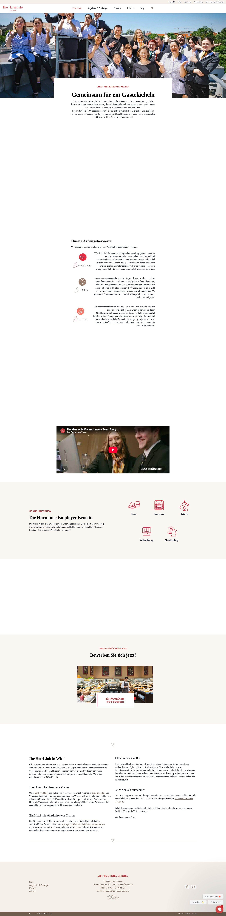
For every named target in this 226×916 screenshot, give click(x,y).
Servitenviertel (98, 793)
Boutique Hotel (41, 793)
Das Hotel (77, 8)
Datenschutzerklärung (44, 914)
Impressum (32, 914)
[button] (203, 880)
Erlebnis (130, 8)
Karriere (188, 2)
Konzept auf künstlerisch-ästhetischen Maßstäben (83, 824)
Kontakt (172, 2)
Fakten (32, 891)
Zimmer (77, 827)
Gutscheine (198, 2)
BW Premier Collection (215, 2)
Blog (142, 8)
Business (117, 8)
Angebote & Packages (98, 8)
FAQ (179, 2)
